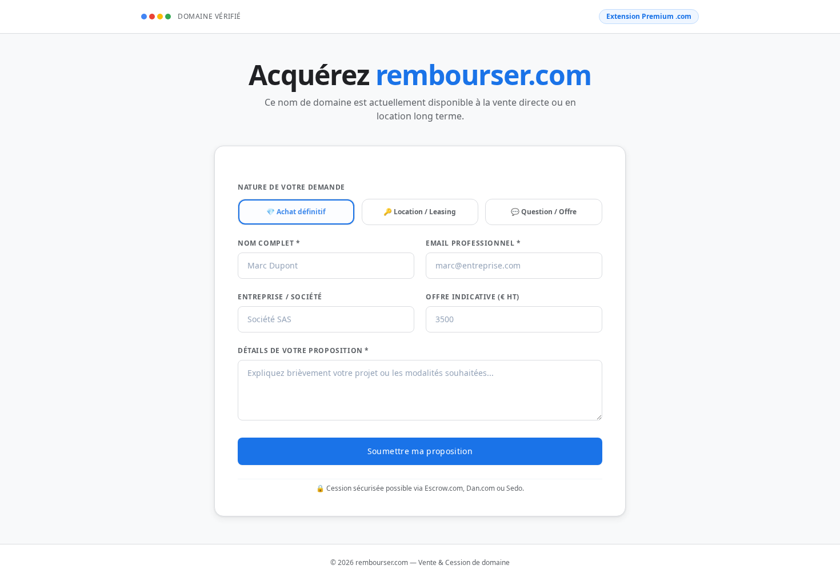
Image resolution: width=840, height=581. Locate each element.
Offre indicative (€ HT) (472, 297)
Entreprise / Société (280, 297)
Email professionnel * (473, 243)
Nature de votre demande (291, 187)
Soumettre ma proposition (420, 451)
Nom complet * (269, 243)
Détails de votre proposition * (303, 350)
